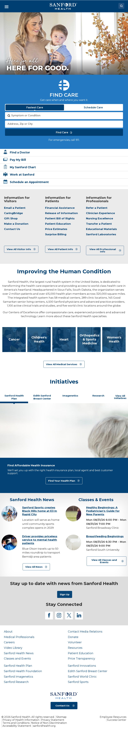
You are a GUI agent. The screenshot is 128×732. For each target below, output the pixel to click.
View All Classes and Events (104, 561)
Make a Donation (16, 223)
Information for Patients (58, 199)
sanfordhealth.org (44, 725)
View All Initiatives (120, 397)
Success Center (116, 719)
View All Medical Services (61, 364)
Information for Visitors (17, 199)
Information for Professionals (99, 199)
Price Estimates (56, 229)
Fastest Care (34, 107)
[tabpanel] (64, 448)
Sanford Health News (19, 653)
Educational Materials (101, 229)
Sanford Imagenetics (18, 676)
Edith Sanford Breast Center (87, 671)
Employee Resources (113, 716)
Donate (73, 637)
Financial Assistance (60, 207)
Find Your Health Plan (61, 480)
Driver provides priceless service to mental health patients (39, 540)
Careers (9, 642)
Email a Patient (14, 207)
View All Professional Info (102, 250)
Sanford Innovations (82, 665)
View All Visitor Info (19, 249)
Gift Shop (11, 218)
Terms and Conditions (16, 722)
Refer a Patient (96, 207)
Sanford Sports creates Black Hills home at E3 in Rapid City (39, 511)
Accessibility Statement (16, 725)
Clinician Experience (100, 213)
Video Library (13, 648)
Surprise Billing (55, 234)
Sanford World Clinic (82, 676)
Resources (75, 648)
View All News (34, 566)
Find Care (62, 132)
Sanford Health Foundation (23, 671)
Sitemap (61, 716)
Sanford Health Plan (18, 665)
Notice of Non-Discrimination (49, 722)
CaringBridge (13, 213)
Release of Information (61, 213)
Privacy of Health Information (20, 719)
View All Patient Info (60, 249)
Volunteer (75, 642)
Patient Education (58, 223)
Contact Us (12, 229)
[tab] (14, 398)
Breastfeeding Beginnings (105, 536)
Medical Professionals (19, 637)
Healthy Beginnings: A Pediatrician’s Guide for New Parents (103, 511)
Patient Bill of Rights (60, 218)
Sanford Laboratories (101, 234)
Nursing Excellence (99, 218)
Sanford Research (16, 682)
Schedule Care (93, 107)
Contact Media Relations (85, 631)
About (8, 631)
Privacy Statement (52, 719)
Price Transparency (81, 658)
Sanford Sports (78, 682)
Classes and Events (17, 658)
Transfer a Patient (99, 223)
